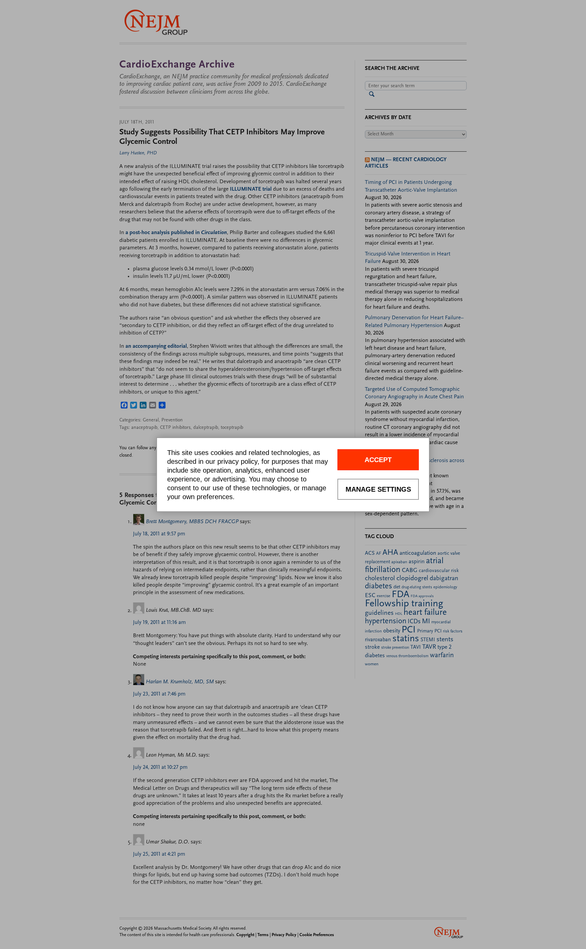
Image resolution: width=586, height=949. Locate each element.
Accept (378, 459)
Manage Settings (378, 489)
